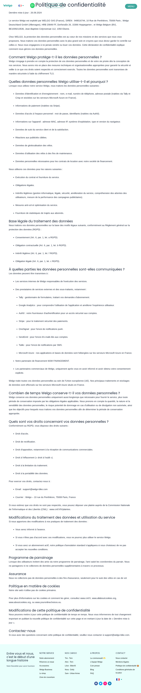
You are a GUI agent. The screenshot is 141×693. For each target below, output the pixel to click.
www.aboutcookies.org (20, 602)
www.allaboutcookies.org (104, 598)
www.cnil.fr (85, 598)
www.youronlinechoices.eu (48, 602)
